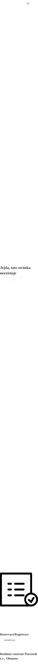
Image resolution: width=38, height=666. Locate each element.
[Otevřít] (27, 3)
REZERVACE (9, 640)
